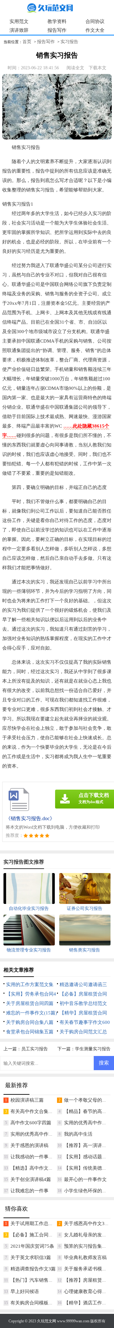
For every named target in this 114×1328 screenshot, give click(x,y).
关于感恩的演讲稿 (29, 1145)
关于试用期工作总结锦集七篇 (41, 1223)
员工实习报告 (34, 1049)
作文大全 (95, 30)
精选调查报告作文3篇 (33, 1268)
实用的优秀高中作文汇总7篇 (40, 1134)
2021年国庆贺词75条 (32, 1246)
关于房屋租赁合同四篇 (30, 1003)
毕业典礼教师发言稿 (85, 1257)
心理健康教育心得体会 (87, 1291)
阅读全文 (75, 67)
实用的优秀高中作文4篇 (89, 1122)
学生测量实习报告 (93, 1049)
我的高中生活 (78, 1134)
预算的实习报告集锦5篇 (89, 1246)
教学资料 (57, 21)
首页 (26, 41)
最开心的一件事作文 (85, 1179)
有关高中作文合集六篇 (34, 1111)
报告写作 (57, 30)
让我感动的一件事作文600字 (40, 1156)
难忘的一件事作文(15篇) (31, 1012)
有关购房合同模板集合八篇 (38, 1302)
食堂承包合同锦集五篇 (30, 1031)
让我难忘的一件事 (29, 1190)
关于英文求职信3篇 (30, 1257)
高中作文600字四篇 (30, 1122)
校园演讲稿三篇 (27, 1100)
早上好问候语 (24, 1291)
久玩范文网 (46, 1321)
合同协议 (95, 21)
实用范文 (19, 21)
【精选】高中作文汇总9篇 (37, 1168)
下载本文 (97, 67)
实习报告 (69, 41)
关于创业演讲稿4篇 (30, 1179)
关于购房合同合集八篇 (30, 1022)
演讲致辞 (19, 30)
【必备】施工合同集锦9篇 (37, 1234)
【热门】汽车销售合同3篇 (37, 1280)
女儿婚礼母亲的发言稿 (87, 1234)
